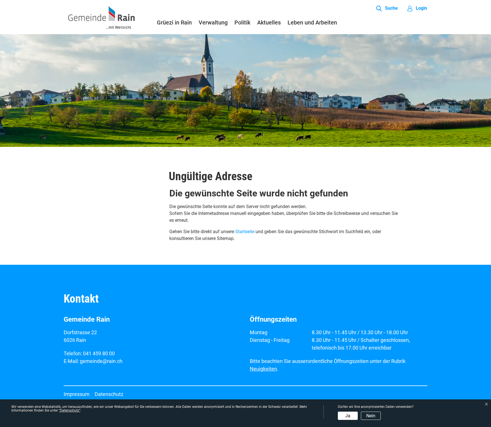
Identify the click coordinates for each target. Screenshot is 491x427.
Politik (242, 22)
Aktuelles (269, 22)
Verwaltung (213, 22)
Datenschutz (109, 394)
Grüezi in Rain (174, 22)
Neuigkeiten (263, 369)
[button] (387, 8)
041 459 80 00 (99, 353)
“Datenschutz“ (69, 410)
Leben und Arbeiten (312, 22)
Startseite (244, 231)
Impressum (77, 394)
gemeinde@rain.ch (101, 361)
